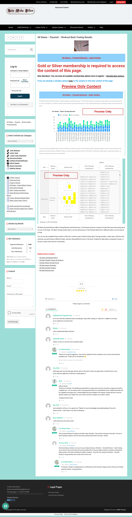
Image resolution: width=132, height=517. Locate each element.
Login (115, 299)
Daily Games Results (16, 188)
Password (13, 81)
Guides (90, 27)
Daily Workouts (23, 27)
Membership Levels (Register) (97, 2)
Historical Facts (14, 180)
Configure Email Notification (18, 161)
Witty (60, 381)
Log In (111, 2)
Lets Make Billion (65, 349)
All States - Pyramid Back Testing (20, 185)
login (71, 81)
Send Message (13, 322)
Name (9, 278)
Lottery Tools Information (17, 156)
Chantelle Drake (71, 352)
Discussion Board (76, 27)
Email (9, 286)
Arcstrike (69, 383)
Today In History (14, 183)
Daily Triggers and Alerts (17, 190)
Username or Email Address (19, 71)
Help (101, 27)
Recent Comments (15, 166)
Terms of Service (41, 2)
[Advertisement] (90, 17)
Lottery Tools (40, 27)
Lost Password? (23, 104)
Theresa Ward (73, 464)
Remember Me (16, 91)
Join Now (13, 104)
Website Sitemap (15, 168)
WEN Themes (121, 510)
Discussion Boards (15, 158)
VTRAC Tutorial (14, 178)
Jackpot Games (57, 27)
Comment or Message (15, 294)
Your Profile (64, 2)
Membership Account (77, 2)
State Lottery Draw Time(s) (18, 200)
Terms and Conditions (57, 495)
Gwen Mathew (71, 431)
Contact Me (53, 2)
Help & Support (14, 163)
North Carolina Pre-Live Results (19, 206)
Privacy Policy (54, 492)
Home (10, 27)
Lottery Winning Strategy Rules (19, 198)
